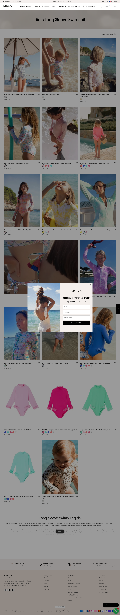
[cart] (115, 7)
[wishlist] (112, 6)
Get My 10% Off (76, 323)
